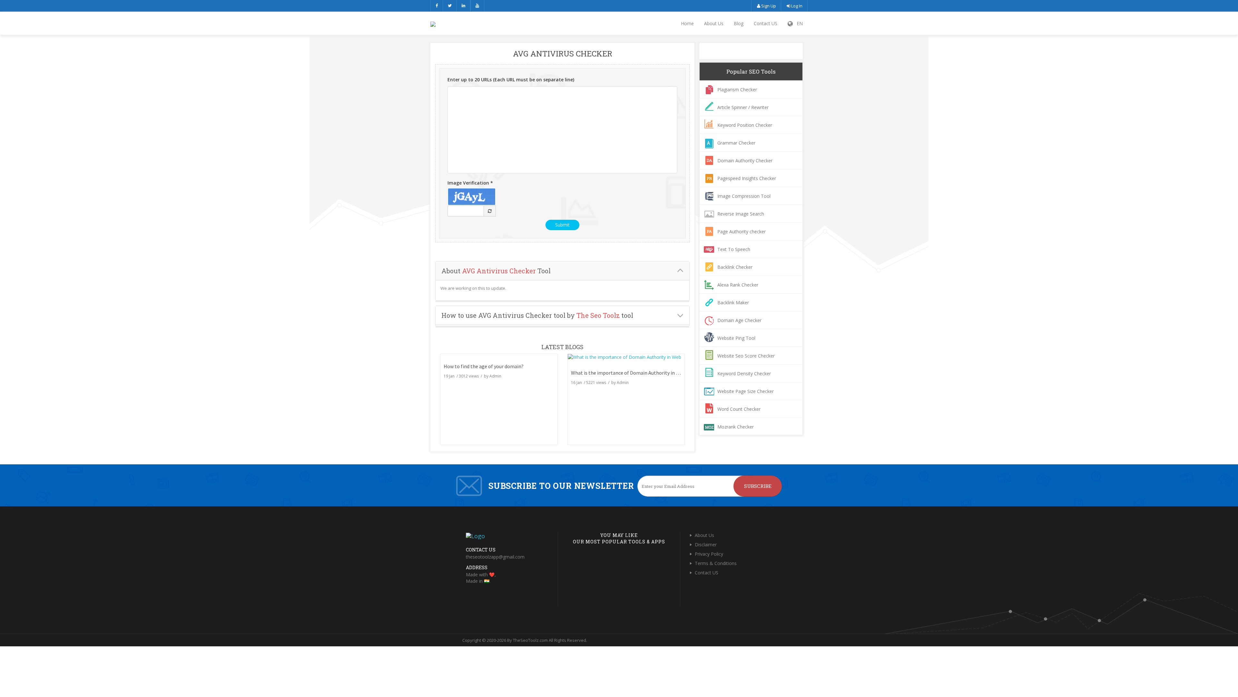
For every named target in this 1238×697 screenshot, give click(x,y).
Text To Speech (733, 249)
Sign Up (768, 6)
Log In (796, 6)
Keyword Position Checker (744, 125)
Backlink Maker (733, 302)
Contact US (765, 23)
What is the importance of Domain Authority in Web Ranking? (639, 372)
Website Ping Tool (736, 338)
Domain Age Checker (739, 320)
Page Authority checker (741, 231)
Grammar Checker (736, 143)
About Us (713, 23)
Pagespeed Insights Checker (746, 178)
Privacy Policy (709, 554)
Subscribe (757, 486)
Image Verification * (470, 183)
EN (798, 23)
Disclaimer (706, 544)
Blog (738, 23)
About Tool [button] (496, 271)
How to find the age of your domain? (484, 366)
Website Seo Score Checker (746, 356)
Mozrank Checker (735, 427)
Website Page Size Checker (745, 391)
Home (687, 23)
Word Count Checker (739, 409)
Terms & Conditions (716, 563)
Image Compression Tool (744, 196)
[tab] (562, 270)
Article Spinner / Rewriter (743, 107)
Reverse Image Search (740, 214)
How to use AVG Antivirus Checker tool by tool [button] (537, 315)
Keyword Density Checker (744, 373)
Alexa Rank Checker (737, 285)
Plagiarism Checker (737, 89)
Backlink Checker (734, 267)
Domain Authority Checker (744, 160)
